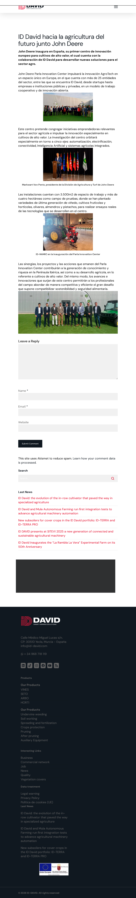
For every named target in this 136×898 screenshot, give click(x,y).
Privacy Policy (30, 798)
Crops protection (33, 727)
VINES (25, 690)
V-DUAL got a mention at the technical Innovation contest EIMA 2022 (65, 576)
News (24, 771)
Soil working (29, 719)
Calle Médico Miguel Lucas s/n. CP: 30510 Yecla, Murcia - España (43, 640)
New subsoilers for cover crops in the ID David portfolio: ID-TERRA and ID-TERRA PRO (44, 852)
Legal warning (30, 794)
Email (23, 406)
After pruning (30, 736)
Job (23, 766)
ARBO (25, 698)
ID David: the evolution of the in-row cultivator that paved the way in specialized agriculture (44, 817)
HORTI (25, 703)
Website (23, 422)
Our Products (30, 685)
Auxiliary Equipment (34, 740)
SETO (24, 694)
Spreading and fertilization (39, 723)
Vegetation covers (33, 779)
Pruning (26, 732)
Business (27, 758)
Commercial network (35, 762)
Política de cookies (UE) (37, 802)
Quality (26, 775)
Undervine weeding (34, 714)
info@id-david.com (34, 646)
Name (23, 390)
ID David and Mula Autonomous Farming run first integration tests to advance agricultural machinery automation (65, 511)
